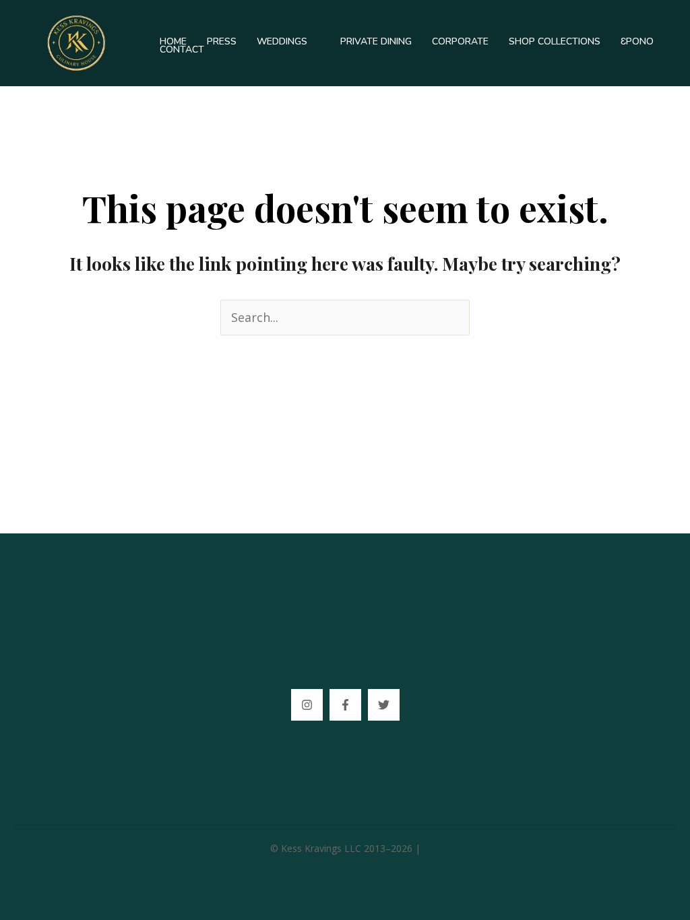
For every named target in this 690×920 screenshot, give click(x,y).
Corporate (460, 42)
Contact (182, 50)
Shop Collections (554, 42)
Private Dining (376, 42)
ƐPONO (637, 42)
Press (222, 42)
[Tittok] (384, 705)
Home (173, 42)
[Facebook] (345, 705)
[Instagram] (307, 705)
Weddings (282, 42)
